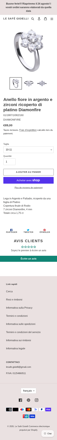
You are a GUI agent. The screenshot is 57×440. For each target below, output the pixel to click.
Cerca (9, 291)
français (27, 390)
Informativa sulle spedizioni (20, 324)
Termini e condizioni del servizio (23, 332)
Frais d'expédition (28, 130)
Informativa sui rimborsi (18, 340)
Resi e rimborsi (14, 299)
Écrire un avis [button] (28, 258)
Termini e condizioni (17, 316)
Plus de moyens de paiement (29, 187)
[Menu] (52, 18)
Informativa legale (15, 348)
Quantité (7, 156)
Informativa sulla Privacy (19, 307)
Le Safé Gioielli (16, 18)
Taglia (6, 144)
